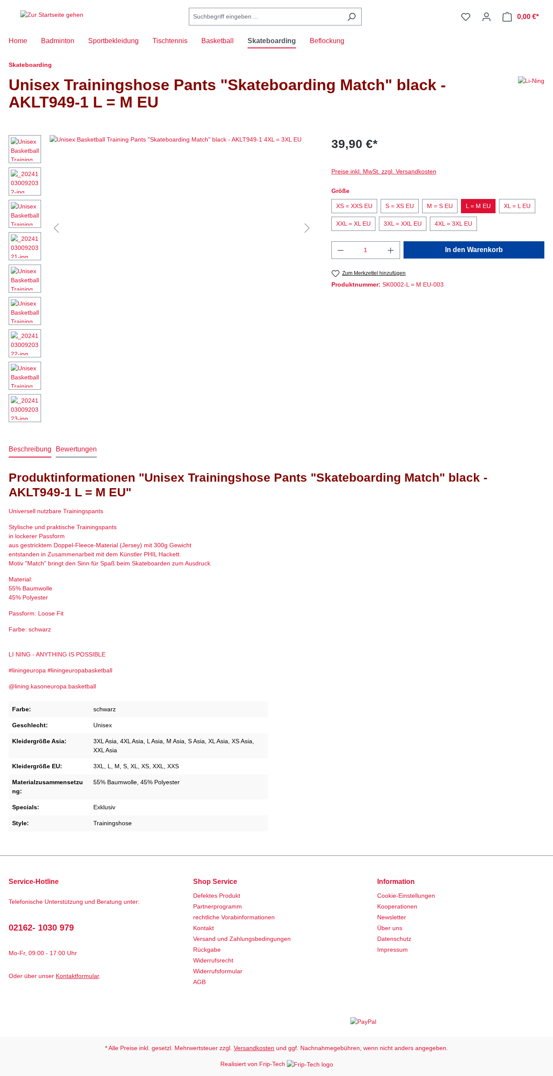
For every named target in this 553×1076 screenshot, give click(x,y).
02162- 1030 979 (41, 927)
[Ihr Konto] (486, 16)
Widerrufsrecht (213, 960)
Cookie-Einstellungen (406, 895)
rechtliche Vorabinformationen (234, 917)
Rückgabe (207, 949)
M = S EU (440, 205)
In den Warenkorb (474, 249)
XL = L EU (517, 205)
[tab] (30, 450)
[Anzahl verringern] (340, 250)
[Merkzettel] (465, 16)
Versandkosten (254, 1047)
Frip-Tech (273, 1063)
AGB (199, 981)
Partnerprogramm (217, 906)
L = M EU (478, 205)
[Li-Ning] (531, 97)
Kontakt (203, 928)
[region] (161, 280)
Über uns (389, 928)
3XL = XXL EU (403, 223)
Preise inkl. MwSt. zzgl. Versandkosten (383, 171)
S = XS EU (399, 205)
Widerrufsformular (217, 971)
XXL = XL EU (353, 223)
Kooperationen (397, 906)
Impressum (392, 949)
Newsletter (391, 917)
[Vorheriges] (56, 228)
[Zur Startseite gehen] (52, 15)
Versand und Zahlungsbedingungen (242, 938)
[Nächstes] (307, 228)
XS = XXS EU (354, 205)
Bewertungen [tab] (76, 449)
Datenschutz (394, 938)
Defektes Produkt (216, 895)
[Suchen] (351, 16)
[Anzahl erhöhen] (391, 250)
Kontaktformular (77, 975)
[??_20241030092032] (182, 228)
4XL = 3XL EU (453, 223)
